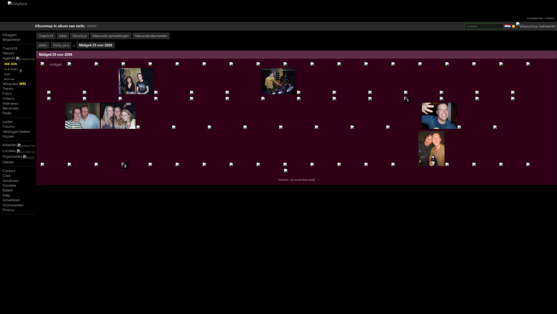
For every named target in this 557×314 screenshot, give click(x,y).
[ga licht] (513, 26)
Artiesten (10, 145)
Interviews (10, 103)
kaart (7, 74)
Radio (7, 113)
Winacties (14, 84)
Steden (8, 162)
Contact (9, 171)
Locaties (9, 151)
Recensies (11, 108)
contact (549, 18)
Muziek (8, 136)
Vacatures (10, 181)
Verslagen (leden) (16, 132)
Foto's (7, 94)
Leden (8, 122)
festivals (9, 79)
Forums (9, 127)
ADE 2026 (10, 64)
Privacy (8, 210)
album (63, 26)
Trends (8, 89)
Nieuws (8, 53)
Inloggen (10, 35)
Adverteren (11, 200)
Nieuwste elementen (151, 36)
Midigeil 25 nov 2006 (95, 45)
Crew (7, 176)
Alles (63, 36)
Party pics (61, 45)
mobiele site (535, 18)
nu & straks (11, 69)
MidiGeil (283, 179)
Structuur (79, 36)
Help (6, 195)
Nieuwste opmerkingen (110, 36)
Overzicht (10, 48)
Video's (8, 98)
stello (80, 26)
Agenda (9, 58)
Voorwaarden (13, 205)
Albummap (44, 26)
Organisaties (12, 156)
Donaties (9, 185)
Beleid (8, 190)
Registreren (11, 40)
